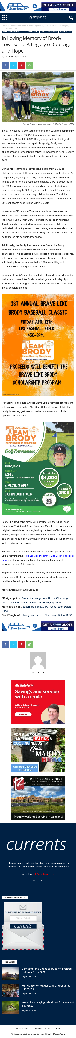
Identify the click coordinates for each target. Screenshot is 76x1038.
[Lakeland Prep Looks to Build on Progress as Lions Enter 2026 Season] (10, 973)
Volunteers (65, 32)
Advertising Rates (42, 1028)
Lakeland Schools (49, 32)
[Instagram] (41, 881)
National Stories (22, 1028)
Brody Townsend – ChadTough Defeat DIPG (47, 615)
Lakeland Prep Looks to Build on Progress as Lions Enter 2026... (47, 970)
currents (9, 56)
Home (4, 25)
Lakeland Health (30, 32)
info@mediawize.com (44, 874)
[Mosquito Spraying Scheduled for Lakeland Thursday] (10, 1007)
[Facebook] (5, 65)
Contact (57, 1028)
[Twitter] (13, 65)
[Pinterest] (21, 65)
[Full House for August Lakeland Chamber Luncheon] (10, 990)
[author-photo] (38, 660)
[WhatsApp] (29, 65)
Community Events (18, 25)
